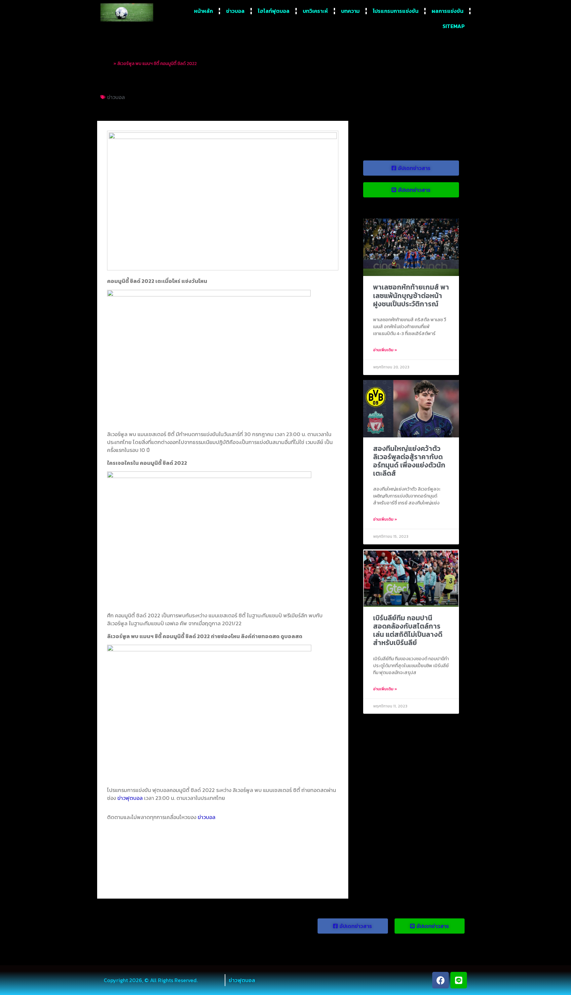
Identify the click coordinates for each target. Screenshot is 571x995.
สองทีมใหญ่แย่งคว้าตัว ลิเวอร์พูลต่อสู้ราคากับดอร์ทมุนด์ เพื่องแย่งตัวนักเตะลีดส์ (409, 461)
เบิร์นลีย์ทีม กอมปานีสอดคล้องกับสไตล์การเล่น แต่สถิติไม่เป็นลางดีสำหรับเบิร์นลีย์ (407, 630)
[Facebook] (440, 980)
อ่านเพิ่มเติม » (385, 350)
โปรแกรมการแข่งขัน (395, 11)
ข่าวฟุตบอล (130, 798)
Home (106, 63)
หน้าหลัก (203, 11)
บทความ (350, 11)
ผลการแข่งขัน (447, 11)
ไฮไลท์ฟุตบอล (273, 11)
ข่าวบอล (235, 11)
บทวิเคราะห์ (315, 11)
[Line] (458, 980)
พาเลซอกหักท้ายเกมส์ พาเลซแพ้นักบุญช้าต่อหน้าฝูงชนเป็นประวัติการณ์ (411, 295)
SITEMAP (453, 26)
